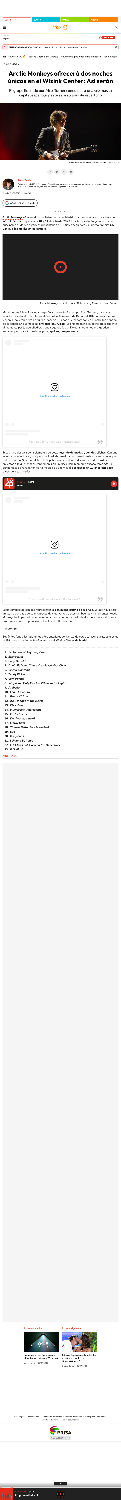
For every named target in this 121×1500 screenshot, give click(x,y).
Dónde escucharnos (70, 1420)
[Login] (116, 27)
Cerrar (116, 47)
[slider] (60, 1487)
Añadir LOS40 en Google (22, 203)
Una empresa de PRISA (60, 1430)
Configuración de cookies (96, 1416)
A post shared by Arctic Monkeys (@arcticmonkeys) (54, 442)
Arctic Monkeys (10, 755)
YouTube (54, 1377)
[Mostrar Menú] (4, 27)
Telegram (71, 172)
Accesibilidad (33, 1416)
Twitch (73, 1377)
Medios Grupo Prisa (60, 1438)
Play (60, 1494)
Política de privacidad (52, 1416)
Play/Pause (60, 267)
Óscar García (24, 180)
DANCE (65, 20)
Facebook (50, 172)
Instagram (41, 1377)
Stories (79, 1377)
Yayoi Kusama (111, 56)
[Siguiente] (116, 56)
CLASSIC (37, 20)
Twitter (57, 172)
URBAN (94, 20)
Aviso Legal (19, 1416)
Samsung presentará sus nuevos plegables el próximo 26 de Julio (41, 1356)
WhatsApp (64, 172)
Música (15, 64)
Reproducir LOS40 (114, 483)
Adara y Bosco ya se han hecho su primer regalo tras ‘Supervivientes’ (79, 1358)
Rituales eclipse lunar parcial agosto (81, 56)
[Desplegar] (60, 1483)
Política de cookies (73, 1416)
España (6, 38)
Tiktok (47, 1377)
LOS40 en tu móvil (50, 1420)
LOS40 (8, 20)
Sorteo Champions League (43, 56)
